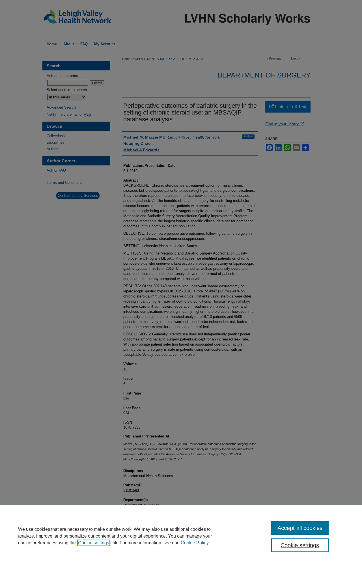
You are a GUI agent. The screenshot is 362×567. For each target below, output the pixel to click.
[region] (181, 536)
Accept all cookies (299, 528)
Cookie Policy (195, 542)
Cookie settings (93, 542)
